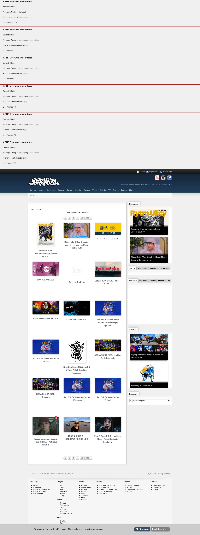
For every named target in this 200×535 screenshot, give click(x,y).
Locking (63, 507)
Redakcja (157, 487)
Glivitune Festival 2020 (76, 320)
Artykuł (84, 489)
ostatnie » (86, 218)
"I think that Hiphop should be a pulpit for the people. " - (145, 184)
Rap (61, 485)
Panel (142, 172)
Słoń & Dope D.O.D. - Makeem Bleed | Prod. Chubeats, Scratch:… (107, 439)
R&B (61, 489)
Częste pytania (133, 485)
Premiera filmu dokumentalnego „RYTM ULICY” (46, 254)
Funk (62, 487)
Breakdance (64, 505)
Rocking (63, 503)
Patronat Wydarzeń (107, 485)
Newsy (42, 190)
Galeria (103, 190)
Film (83, 498)
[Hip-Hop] (44, 186)
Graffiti (62, 521)
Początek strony (164, 474)
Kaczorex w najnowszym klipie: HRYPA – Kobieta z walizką (45, 442)
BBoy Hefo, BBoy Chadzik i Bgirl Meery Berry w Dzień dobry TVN (76, 245)
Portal (129, 487)
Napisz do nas (159, 485)
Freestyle (63, 491)
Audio (83, 494)
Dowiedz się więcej (160, 529)
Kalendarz (51, 190)
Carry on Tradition (77, 282)
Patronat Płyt (104, 487)
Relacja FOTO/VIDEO (108, 489)
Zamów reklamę (105, 491)
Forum (129, 491)
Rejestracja (167, 172)
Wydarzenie (86, 487)
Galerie (84, 500)
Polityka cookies (39, 491)
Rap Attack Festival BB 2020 (45, 319)
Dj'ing (62, 496)
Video (94, 190)
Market (132, 190)
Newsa (84, 485)
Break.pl (33, 196)
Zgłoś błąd (152, 474)
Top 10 (116, 190)
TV (109, 190)
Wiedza (61, 190)
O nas (35, 485)
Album (83, 491)
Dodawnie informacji (135, 489)
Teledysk (84, 496)
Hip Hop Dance (66, 513)
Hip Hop (33, 190)
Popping (63, 509)
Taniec (69, 190)
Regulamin (37, 487)
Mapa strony (38, 494)
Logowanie (153, 172)
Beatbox (63, 494)
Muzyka (78, 190)
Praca (155, 489)
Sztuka (87, 190)
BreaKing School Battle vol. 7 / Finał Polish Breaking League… (76, 370)
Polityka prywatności (41, 489)
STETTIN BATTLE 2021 (107, 239)
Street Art (63, 523)
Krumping (63, 511)
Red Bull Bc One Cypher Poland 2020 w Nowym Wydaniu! (108, 323)
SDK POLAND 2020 (45, 280)
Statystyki (103, 494)
